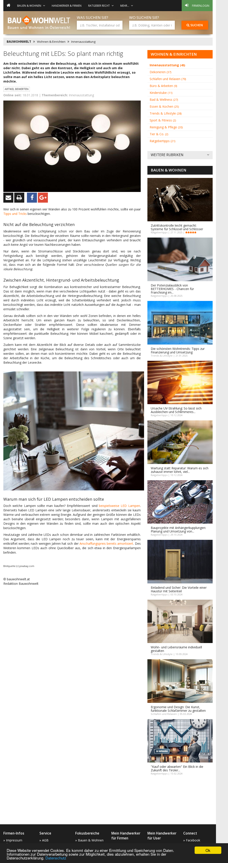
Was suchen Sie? (92, 17)
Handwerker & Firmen (66, 5)
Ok (208, 850)
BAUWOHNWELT (19, 42)
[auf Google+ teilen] (43, 198)
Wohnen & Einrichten (51, 42)
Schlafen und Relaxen (168, 79)
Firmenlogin (200, 5)
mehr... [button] (124, 5)
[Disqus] (72, 646)
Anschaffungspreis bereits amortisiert (106, 543)
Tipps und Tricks (15, 214)
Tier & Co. (159, 134)
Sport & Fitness (163, 120)
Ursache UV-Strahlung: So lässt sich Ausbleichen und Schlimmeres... (176, 410)
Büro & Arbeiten (163, 86)
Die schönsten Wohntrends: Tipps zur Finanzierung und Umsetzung (178, 350)
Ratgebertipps (162, 141)
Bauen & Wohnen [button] (29, 5)
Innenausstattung (83, 42)
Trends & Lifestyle (165, 113)
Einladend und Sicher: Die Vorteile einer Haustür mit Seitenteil (179, 589)
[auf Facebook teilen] (32, 198)
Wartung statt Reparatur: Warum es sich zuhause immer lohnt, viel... (179, 470)
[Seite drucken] (19, 198)
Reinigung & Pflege (166, 127)
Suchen (196, 25)
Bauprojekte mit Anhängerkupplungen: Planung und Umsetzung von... (178, 529)
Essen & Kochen (164, 106)
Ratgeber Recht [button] (99, 5)
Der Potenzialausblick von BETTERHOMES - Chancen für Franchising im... (172, 288)
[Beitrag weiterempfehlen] (8, 198)
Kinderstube (161, 93)
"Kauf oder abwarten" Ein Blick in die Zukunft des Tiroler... (177, 768)
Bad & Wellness (164, 99)
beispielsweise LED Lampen (119, 506)
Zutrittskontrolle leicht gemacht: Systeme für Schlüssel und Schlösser (177, 227)
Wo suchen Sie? (144, 17)
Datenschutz (55, 858)
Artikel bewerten (16, 89)
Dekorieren (160, 72)
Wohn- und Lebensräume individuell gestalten (176, 649)
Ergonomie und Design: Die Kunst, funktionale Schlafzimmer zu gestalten (178, 709)
